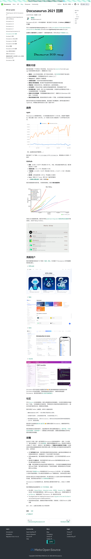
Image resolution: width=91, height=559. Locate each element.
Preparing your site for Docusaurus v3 (14, 13)
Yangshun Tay (61, 490)
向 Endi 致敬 (9, 46)
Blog (22, 4)
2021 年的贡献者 (44, 487)
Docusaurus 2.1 (10, 28)
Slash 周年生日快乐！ (11, 51)
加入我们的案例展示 (47, 393)
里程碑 (44, 443)
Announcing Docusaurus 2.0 (13, 31)
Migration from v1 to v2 (12, 536)
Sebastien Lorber (47, 490)
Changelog (49, 534)
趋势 (76, 12)
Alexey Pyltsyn (38, 490)
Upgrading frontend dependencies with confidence (14, 18)
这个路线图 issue (63, 33)
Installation (9, 534)
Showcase (27, 4)
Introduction (9, 532)
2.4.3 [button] (59, 4)
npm (77, 14)
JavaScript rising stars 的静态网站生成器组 (57, 219)
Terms (68, 534)
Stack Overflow (30, 532)
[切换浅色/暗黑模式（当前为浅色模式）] (78, 4)
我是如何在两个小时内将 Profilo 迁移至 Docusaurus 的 (15, 57)
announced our (33, 29)
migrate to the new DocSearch (62, 496)
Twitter (61, 1)
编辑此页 (30, 514)
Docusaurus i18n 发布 (11, 41)
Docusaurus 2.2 (10, 26)
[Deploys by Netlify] (51, 543)
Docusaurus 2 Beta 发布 (11, 38)
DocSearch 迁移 (10, 36)
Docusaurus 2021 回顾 (11, 33)
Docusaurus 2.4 (10, 21)
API (18, 4)
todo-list (57, 69)
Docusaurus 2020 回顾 (11, 43)
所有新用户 (37, 430)
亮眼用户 (77, 18)
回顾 (32, 511)
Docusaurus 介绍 (10, 60)
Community (35, 4)
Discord (31, 402)
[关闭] (89, 1)
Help (27, 539)
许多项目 (58, 74)
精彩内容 (77, 10)
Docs (14, 4)
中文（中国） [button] (68, 4)
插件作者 (64, 429)
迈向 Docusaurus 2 (10, 53)
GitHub (49, 1)
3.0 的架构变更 (45, 478)
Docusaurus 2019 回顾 (11, 48)
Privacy (69, 532)
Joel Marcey (32, 494)
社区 (76, 21)
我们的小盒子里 (41, 423)
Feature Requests (31, 534)
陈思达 (55, 490)
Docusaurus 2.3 (10, 23)
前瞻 (76, 23)
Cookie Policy (70, 536)
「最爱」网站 (46, 261)
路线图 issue (36, 471)
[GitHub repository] (75, 4)
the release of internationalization (61, 27)
